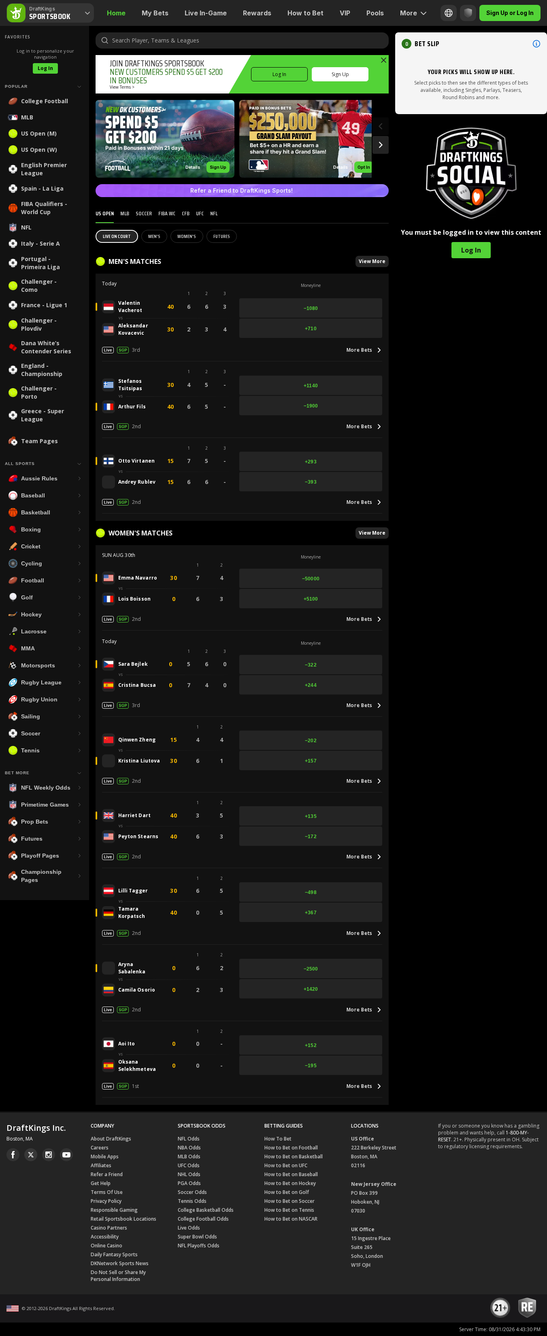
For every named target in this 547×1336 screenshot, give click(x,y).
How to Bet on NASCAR (290, 1218)
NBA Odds (189, 1147)
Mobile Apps (105, 1156)
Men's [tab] (154, 236)
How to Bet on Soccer (289, 1201)
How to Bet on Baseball (291, 1174)
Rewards (257, 13)
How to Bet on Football (291, 1147)
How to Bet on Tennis (289, 1209)
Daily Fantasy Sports (114, 1254)
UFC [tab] (200, 213)
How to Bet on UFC (285, 1165)
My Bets (155, 13)
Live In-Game (206, 13)
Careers (100, 1147)
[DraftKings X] (30, 1154)
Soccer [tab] (144, 213)
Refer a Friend (107, 1174)
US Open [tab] (105, 213)
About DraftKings (111, 1138)
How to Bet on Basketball (293, 1156)
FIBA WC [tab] (166, 213)
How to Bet (305, 13)
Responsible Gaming (114, 1209)
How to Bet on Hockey (290, 1183)
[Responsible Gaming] (468, 13)
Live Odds (189, 1227)
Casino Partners (109, 1227)
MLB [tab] (124, 213)
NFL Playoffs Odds (198, 1245)
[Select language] (449, 13)
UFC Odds (189, 1165)
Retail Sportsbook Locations (123, 1218)
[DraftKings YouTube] (66, 1154)
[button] (165, 139)
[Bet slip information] (536, 44)
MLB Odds (189, 1156)
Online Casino (106, 1245)
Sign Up (340, 74)
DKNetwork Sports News (120, 1263)
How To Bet (278, 1138)
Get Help (101, 1183)
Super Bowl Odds (197, 1236)
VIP (345, 13)
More (408, 13)
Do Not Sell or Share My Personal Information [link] (118, 1276)
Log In (45, 68)
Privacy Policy (106, 1201)
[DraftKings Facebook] (12, 1154)
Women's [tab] (186, 236)
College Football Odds (203, 1218)
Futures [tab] (221, 236)
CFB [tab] (185, 213)
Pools (375, 13)
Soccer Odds (192, 1192)
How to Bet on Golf (286, 1192)
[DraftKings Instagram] (48, 1154)
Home (116, 13)
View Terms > (122, 87)
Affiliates (101, 1165)
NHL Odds (189, 1174)
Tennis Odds (192, 1201)
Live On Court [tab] (117, 236)
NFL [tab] (213, 213)
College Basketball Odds (206, 1209)
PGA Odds (189, 1183)
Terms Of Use (107, 1192)
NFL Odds (189, 1138)
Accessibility (105, 1236)
